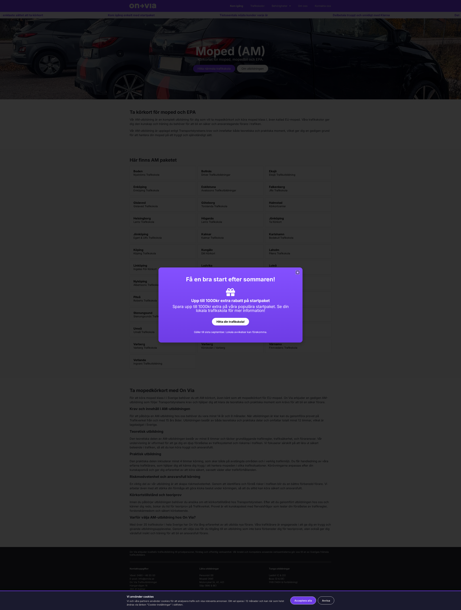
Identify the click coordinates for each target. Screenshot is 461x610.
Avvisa (326, 600)
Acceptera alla (303, 600)
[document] (230, 305)
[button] (297, 272)
